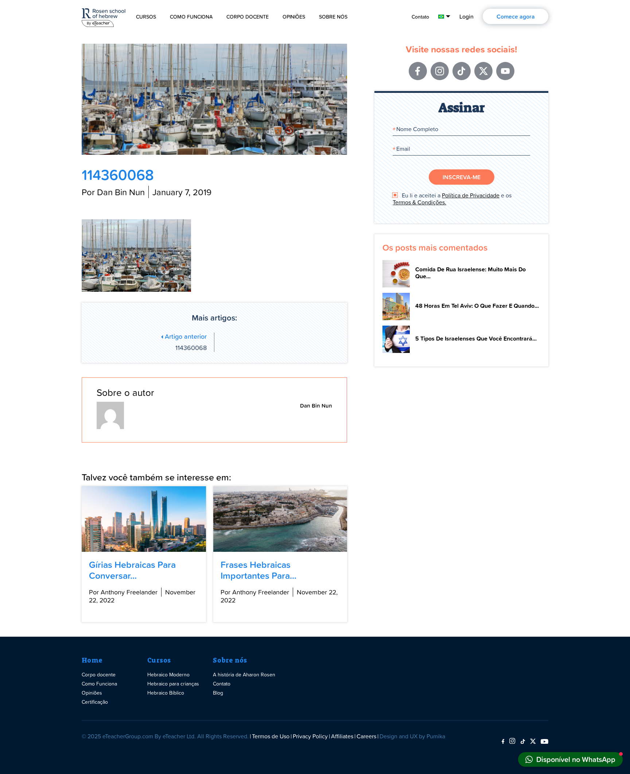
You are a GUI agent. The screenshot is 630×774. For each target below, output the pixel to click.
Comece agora (516, 16)
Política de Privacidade (470, 195)
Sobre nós (230, 660)
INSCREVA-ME (462, 177)
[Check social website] (503, 742)
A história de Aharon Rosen (244, 674)
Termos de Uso (270, 736)
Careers (366, 736)
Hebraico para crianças (173, 683)
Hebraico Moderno (168, 674)
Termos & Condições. (419, 202)
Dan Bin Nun (316, 405)
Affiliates (342, 736)
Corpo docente (247, 16)
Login (466, 16)
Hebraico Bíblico (165, 692)
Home (92, 660)
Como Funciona (191, 16)
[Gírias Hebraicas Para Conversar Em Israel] (144, 519)
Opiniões (294, 16)
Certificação (95, 701)
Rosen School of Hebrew (103, 16)
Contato (420, 16)
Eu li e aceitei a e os (452, 199)
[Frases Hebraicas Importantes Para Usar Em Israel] (280, 519)
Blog (218, 692)
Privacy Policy (310, 736)
